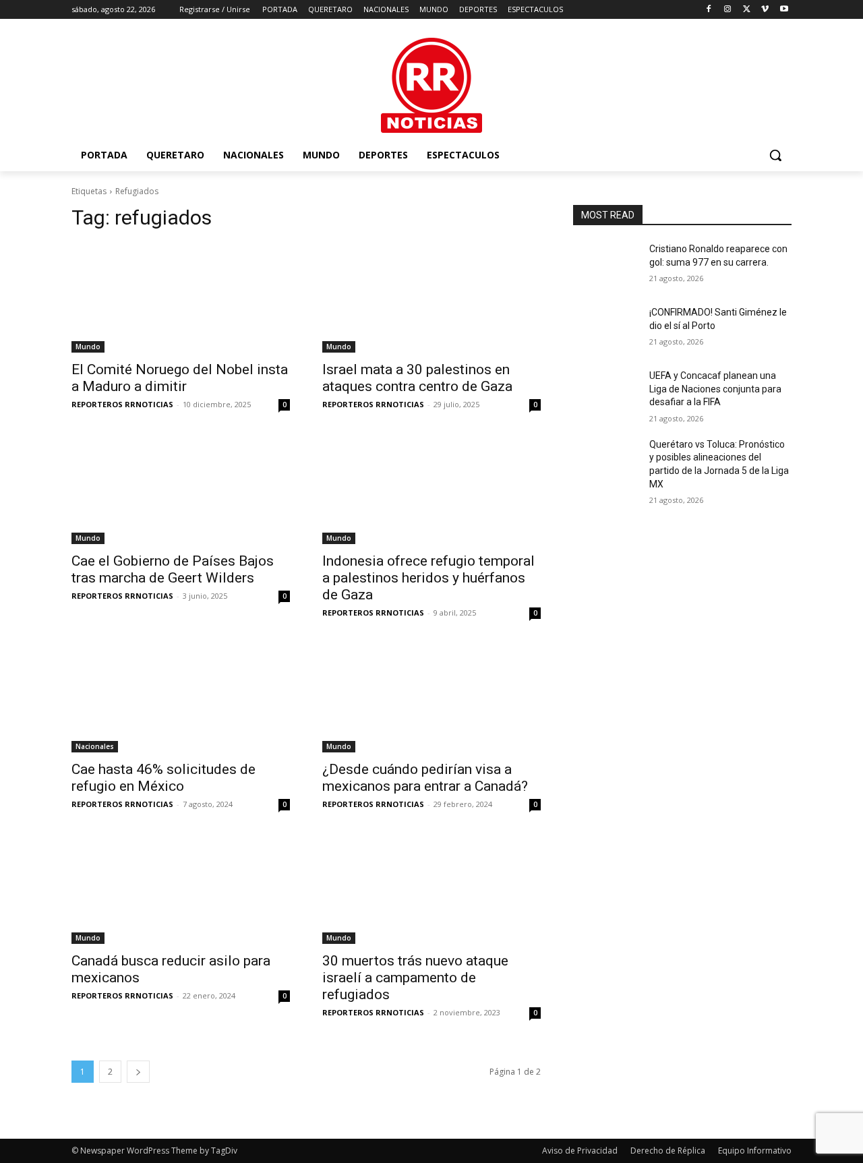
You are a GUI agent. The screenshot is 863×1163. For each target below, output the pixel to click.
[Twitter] (746, 10)
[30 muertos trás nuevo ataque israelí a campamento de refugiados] (431, 889)
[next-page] (138, 1072)
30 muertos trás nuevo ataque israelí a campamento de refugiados (415, 978)
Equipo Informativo (755, 1150)
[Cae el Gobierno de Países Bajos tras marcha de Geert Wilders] (180, 489)
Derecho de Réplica (667, 1150)
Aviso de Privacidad (580, 1150)
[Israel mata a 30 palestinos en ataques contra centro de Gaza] (431, 298)
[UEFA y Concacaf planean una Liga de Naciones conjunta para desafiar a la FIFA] (605, 392)
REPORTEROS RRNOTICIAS (122, 404)
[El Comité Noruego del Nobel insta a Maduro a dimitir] (180, 298)
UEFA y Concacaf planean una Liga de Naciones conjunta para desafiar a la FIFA (715, 388)
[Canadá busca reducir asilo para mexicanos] (180, 889)
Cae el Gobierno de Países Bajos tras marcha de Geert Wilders (172, 569)
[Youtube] (784, 10)
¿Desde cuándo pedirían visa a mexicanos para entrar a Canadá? (425, 777)
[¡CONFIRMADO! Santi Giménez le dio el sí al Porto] (605, 329)
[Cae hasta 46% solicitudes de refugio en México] (180, 697)
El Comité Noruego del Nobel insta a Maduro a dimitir (179, 377)
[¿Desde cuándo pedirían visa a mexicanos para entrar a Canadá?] (431, 697)
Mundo (88, 346)
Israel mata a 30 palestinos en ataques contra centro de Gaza (417, 377)
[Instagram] (728, 10)
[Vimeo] (765, 10)
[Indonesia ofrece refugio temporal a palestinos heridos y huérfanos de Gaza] (431, 489)
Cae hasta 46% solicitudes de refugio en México (163, 777)
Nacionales (95, 746)
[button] (775, 155)
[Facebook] (709, 10)
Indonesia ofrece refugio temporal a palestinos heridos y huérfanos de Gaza (428, 578)
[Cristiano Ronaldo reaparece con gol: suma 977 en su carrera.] (605, 266)
